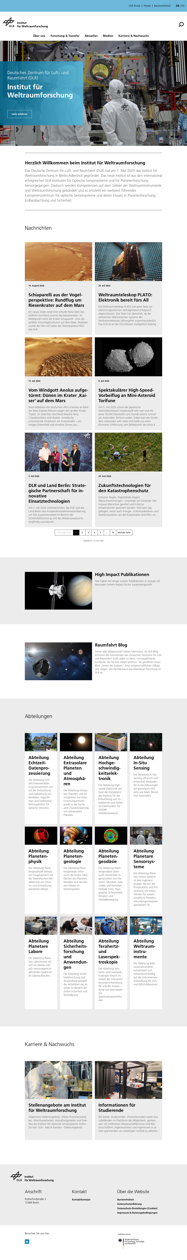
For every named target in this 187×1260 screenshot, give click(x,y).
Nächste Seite (124, 532)
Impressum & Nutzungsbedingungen (137, 1212)
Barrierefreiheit (162, 5)
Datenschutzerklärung (129, 1203)
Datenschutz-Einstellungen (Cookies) (137, 1208)
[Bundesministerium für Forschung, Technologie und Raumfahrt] (134, 1251)
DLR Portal (134, 5)
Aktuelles (91, 36)
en (182, 5)
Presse (147, 5)
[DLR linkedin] (27, 1243)
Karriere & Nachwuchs (133, 36)
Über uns (39, 36)
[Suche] (182, 24)
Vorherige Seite (64, 532)
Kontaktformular (81, 1199)
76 (113, 532)
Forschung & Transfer (65, 36)
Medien (108, 36)
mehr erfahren (19, 113)
